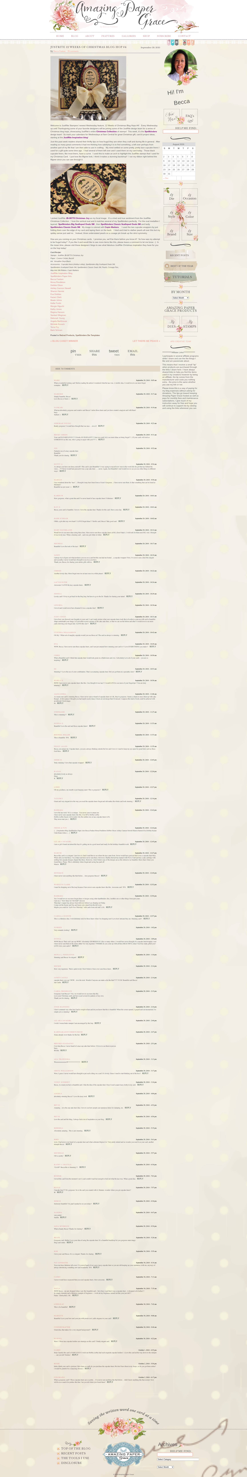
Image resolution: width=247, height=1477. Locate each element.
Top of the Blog (76, 1448)
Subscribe (164, 36)
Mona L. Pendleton (64, 954)
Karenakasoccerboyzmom (68, 1032)
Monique (58, 873)
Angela (58, 1093)
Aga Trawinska (62, 1059)
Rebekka (58, 1128)
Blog (74, 36)
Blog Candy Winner (64, 341)
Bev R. (57, 1105)
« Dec (166, 178)
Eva (56, 644)
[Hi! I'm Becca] (181, 77)
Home (60, 36)
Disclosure (71, 1463)
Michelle (59, 1153)
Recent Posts (73, 1453)
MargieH (58, 394)
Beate (57, 1237)
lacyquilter (60, 582)
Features (108, 36)
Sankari (58, 407)
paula (57, 1288)
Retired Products (66, 335)
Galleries (129, 36)
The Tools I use (75, 1458)
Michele (58, 543)
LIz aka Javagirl (62, 841)
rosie (57, 1363)
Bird (56, 1139)
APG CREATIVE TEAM (180, 341)
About (89, 36)
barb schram (61, 518)
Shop (146, 36)
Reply (65, 385)
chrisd (57, 571)
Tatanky (58, 798)
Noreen (58, 927)
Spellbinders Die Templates (87, 335)
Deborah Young (62, 423)
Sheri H (58, 760)
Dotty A (58, 464)
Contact (184, 36)
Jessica (58, 593)
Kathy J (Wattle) (63, 1164)
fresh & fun (60, 828)
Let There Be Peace (146, 341)
